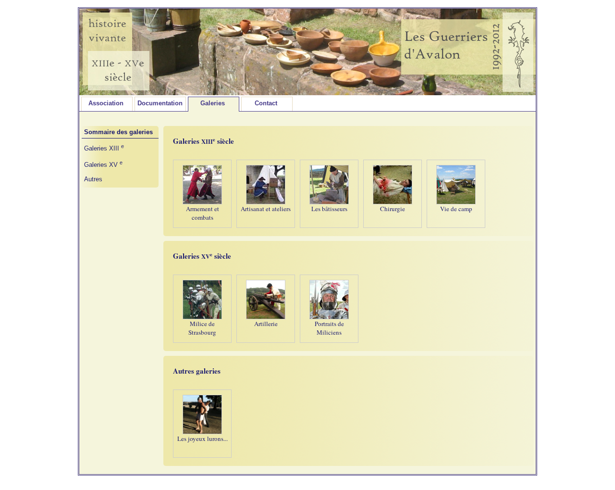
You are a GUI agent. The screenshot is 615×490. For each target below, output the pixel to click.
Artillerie (266, 323)
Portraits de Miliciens (329, 328)
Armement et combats (202, 213)
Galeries (212, 103)
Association (105, 103)
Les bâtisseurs (329, 208)
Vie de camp (456, 208)
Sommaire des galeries (118, 132)
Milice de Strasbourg (202, 328)
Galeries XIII (104, 148)
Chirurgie (392, 208)
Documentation (160, 103)
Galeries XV (103, 164)
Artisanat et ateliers (266, 208)
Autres (93, 179)
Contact (266, 103)
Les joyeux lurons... (202, 438)
